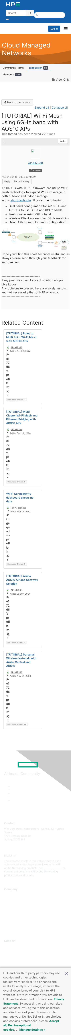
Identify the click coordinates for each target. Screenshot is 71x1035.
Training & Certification (17, 957)
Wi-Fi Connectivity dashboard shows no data (19, 497)
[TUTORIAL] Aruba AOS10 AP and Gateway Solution (22, 579)
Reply (7, 181)
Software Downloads (16, 962)
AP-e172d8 (35, 163)
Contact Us (10, 905)
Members (11, 74)
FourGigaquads (18, 507)
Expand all (42, 107)
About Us (9, 894)
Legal (7, 926)
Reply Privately (21, 181)
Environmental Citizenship (19, 910)
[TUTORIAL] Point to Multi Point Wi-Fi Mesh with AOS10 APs (21, 337)
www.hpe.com (52, 868)
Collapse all (60, 107)
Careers (8, 900)
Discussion (38, 67)
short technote (21, 200)
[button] (66, 973)
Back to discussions (18, 102)
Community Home (13, 67)
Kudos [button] (63, 141)
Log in (54, 28)
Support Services (14, 946)
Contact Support (14, 951)
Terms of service (14, 921)
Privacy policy (12, 916)
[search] (30, 13)
